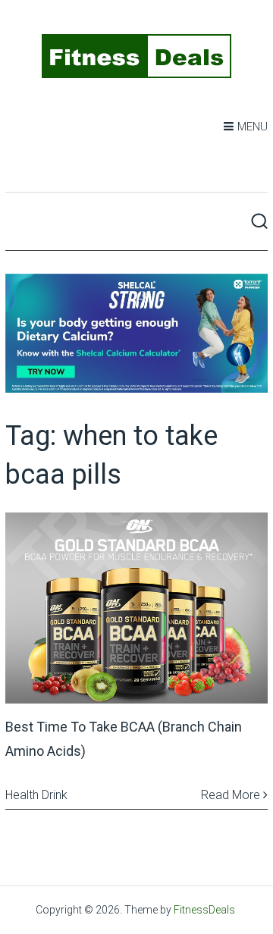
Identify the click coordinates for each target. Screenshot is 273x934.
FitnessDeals (204, 910)
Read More (232, 795)
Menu (252, 126)
